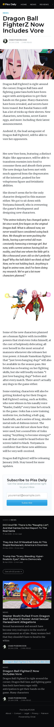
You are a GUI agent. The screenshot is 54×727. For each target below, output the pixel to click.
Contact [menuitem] (17, 713)
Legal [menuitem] (26, 713)
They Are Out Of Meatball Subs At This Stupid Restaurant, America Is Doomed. (25, 544)
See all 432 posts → (13, 571)
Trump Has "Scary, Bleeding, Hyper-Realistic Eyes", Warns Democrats (23, 558)
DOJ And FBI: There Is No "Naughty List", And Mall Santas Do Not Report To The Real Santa (26, 528)
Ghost (32, 717)
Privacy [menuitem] (35, 713)
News (33, 4)
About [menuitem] (8, 713)
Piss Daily (10, 4)
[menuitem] (23, 4)
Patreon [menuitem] (44, 713)
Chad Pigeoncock (18, 40)
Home (24, 4)
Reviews (44, 4)
